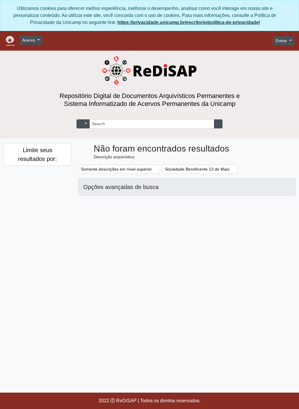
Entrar (282, 41)
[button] (225, 41)
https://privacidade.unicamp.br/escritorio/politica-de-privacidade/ (188, 22)
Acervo (29, 40)
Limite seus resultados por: (37, 154)
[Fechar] (292, 8)
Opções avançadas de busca (121, 187)
